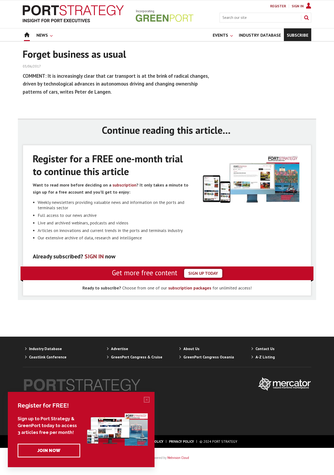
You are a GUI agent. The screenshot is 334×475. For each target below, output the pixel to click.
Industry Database (45, 348)
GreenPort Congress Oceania (208, 356)
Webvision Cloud (178, 458)
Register (278, 6)
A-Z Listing (265, 356)
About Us (191, 348)
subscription (124, 185)
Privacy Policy (181, 441)
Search (306, 18)
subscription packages (189, 288)
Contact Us (265, 348)
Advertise (119, 348)
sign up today (203, 273)
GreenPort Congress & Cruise (136, 356)
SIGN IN (94, 256)
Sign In (298, 6)
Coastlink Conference (48, 356)
